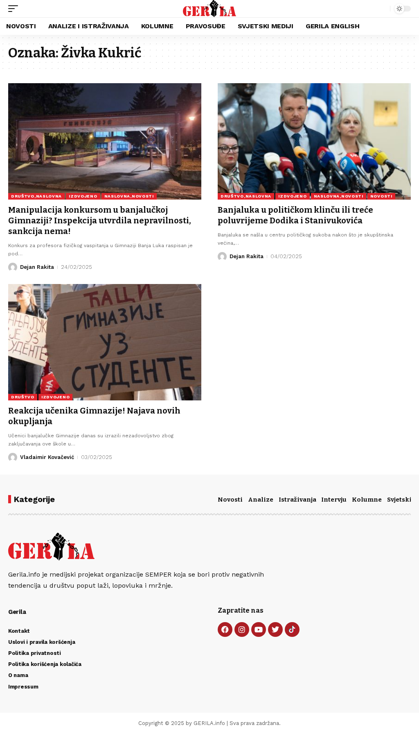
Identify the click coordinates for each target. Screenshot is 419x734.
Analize (260, 499)
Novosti (230, 499)
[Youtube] (258, 629)
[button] (15, 8)
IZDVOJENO (83, 196)
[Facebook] (225, 629)
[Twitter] (275, 629)
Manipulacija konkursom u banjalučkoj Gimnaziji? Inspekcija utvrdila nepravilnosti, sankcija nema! (99, 220)
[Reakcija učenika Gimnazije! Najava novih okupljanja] (104, 342)
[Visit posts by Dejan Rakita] (12, 267)
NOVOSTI (381, 196)
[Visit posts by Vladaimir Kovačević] (12, 457)
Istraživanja (297, 499)
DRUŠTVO (22, 397)
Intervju (334, 499)
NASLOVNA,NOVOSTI (129, 196)
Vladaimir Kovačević (47, 457)
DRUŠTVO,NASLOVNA (36, 196)
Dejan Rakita (37, 267)
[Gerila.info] (210, 8)
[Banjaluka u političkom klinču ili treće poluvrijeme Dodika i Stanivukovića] (314, 141)
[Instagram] (241, 629)
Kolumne (367, 499)
